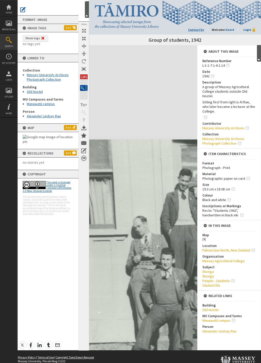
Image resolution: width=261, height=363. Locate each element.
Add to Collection (84, 135)
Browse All (9, 29)
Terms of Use (45, 357)
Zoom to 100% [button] (84, 69)
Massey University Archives (223, 128)
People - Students (216, 280)
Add (68, 28)
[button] (84, 88)
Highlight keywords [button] (84, 120)
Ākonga (208, 271)
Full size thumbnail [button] (84, 31)
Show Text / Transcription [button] (84, 105)
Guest (229, 30)
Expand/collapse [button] (259, 53)
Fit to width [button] (84, 46)
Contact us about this (84, 143)
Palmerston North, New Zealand (226, 250)
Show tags (32, 38)
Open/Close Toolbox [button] (87, 9)
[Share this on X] (22, 342)
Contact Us (196, 30)
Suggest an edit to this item (23, 9)
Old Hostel (35, 91)
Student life (211, 285)
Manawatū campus (41, 104)
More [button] (9, 113)
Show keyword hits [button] (84, 112)
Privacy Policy (27, 357)
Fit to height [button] (84, 54)
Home (9, 12)
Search (9, 46)
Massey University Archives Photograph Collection (48, 77)
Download (84, 128)
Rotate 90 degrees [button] (84, 61)
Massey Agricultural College (223, 261)
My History (9, 63)
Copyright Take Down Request (75, 357)
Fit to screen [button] (84, 38)
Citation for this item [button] (84, 158)
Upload (8, 96)
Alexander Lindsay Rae (44, 116)
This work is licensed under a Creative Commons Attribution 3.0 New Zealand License (47, 186)
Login (9, 79)
